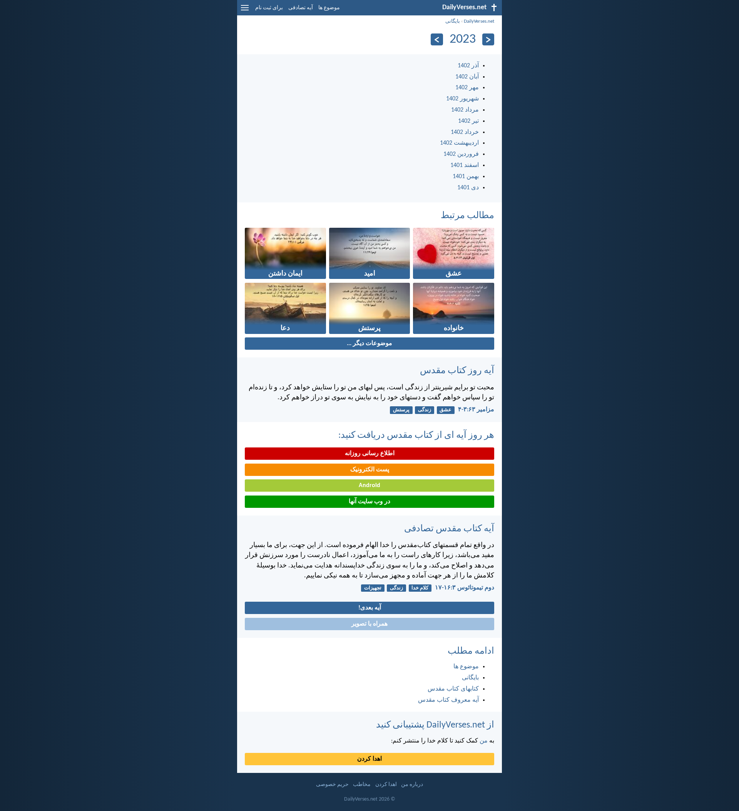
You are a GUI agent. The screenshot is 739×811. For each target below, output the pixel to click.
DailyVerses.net (479, 21)
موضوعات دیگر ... (369, 343)
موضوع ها (329, 8)
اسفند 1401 (464, 165)
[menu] (244, 11)
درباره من (412, 785)
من (484, 741)
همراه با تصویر (369, 624)
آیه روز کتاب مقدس (457, 370)
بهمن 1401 (466, 177)
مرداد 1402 (465, 110)
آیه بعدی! (369, 608)
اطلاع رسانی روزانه (370, 454)
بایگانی (452, 21)
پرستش (401, 409)
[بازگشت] (488, 39)
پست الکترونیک (369, 470)
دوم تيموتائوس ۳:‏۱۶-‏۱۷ (464, 588)
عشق (445, 409)
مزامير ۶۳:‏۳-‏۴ (476, 410)
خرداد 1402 (465, 132)
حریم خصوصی (332, 785)
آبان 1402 (467, 77)
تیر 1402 (468, 121)
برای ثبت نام (269, 8)
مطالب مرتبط (467, 215)
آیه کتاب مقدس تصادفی (449, 529)
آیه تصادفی (300, 8)
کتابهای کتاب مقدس (453, 689)
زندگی (424, 409)
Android (369, 485)
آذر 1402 (468, 66)
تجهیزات (372, 588)
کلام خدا (419, 588)
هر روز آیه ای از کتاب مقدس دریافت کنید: (416, 435)
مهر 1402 (467, 88)
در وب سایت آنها (369, 502)
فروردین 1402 (461, 154)
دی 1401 (468, 188)
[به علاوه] (437, 39)
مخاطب (362, 785)
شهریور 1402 (462, 99)
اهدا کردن (369, 759)
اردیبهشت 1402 (459, 143)
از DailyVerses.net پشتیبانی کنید (435, 725)
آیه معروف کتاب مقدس (448, 700)
